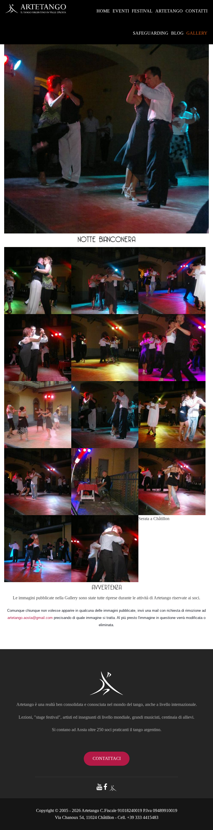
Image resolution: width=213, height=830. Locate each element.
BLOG (177, 33)
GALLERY (196, 33)
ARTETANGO (169, 11)
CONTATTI (196, 11)
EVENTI (121, 11)
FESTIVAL (142, 11)
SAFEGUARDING (150, 33)
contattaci (107, 758)
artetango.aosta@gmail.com (30, 618)
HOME (103, 11)
